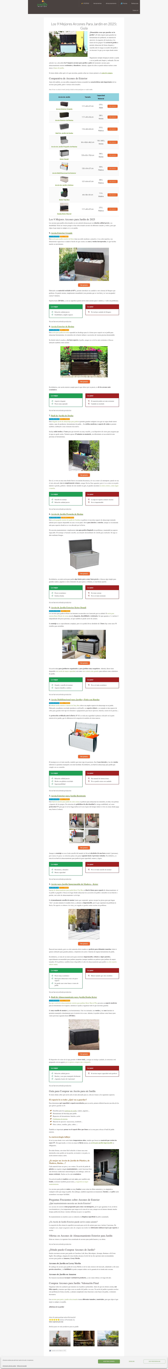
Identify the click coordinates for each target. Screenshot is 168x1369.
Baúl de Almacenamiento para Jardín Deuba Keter (74, 997)
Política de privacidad (22, 1366)
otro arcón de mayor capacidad (65, 671)
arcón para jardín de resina (60, 332)
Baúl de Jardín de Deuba (62, 415)
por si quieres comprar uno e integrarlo (78, 1062)
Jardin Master (42, 3)
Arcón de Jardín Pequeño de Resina (67, 513)
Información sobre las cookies (9, 1366)
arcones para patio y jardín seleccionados (65, 1299)
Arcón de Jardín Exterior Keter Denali (68, 607)
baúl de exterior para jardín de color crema (65, 802)
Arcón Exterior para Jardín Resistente (68, 795)
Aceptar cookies (109, 1361)
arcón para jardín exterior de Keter (63, 239)
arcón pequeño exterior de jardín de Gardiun (66, 520)
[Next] (115, 1338)
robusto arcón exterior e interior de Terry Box (65, 705)
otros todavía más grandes (90, 671)
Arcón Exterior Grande (61, 232)
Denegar (131, 1361)
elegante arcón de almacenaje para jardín (65, 421)
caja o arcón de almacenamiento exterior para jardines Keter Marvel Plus (74, 1003)
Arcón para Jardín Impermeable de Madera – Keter (74, 884)
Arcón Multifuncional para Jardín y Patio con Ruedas (75, 699)
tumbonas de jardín (70, 1111)
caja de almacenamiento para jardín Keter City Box (67, 890)
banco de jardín (59, 68)
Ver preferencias (154, 1361)
